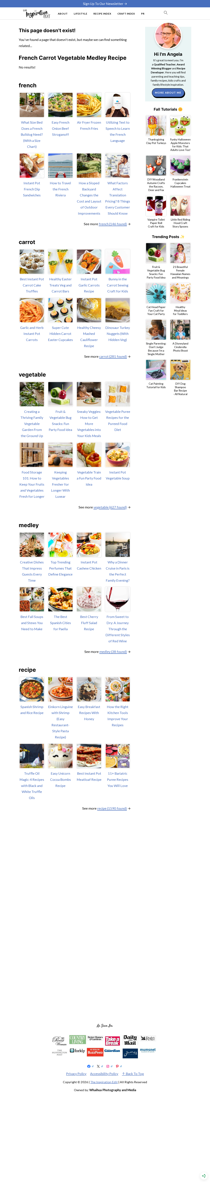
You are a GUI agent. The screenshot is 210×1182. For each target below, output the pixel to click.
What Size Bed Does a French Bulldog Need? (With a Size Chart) (32, 134)
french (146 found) (113, 224)
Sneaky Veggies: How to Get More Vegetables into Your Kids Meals (89, 423)
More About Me (168, 92)
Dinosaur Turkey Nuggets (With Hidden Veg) (117, 334)
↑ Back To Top (133, 1074)
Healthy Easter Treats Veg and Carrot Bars (60, 285)
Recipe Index (102, 13)
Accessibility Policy (104, 1074)
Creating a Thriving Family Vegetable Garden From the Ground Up (31, 423)
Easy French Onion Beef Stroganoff (60, 128)
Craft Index (126, 13)
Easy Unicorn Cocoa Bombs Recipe (60, 779)
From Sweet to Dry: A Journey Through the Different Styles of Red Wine (117, 629)
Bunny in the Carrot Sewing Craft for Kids (117, 285)
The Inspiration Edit (104, 1082)
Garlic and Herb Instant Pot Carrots (32, 334)
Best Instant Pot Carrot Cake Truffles (32, 285)
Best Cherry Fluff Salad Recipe (89, 623)
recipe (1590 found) (112, 808)
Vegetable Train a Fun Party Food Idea (89, 478)
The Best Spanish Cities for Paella (60, 623)
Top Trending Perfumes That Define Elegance (60, 568)
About (63, 13)
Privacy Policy (76, 1074)
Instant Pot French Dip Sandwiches (32, 189)
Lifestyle (80, 13)
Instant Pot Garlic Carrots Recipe (89, 285)
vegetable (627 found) (110, 507)
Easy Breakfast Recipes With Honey (89, 713)
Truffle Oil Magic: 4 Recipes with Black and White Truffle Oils (32, 785)
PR (143, 13)
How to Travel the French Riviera (60, 189)
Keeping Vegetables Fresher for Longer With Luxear (60, 484)
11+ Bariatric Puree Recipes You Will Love (117, 779)
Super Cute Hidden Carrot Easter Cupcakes (60, 334)
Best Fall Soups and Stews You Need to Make (31, 623)
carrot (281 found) (113, 356)
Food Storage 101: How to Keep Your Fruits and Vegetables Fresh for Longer (31, 484)
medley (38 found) (113, 652)
